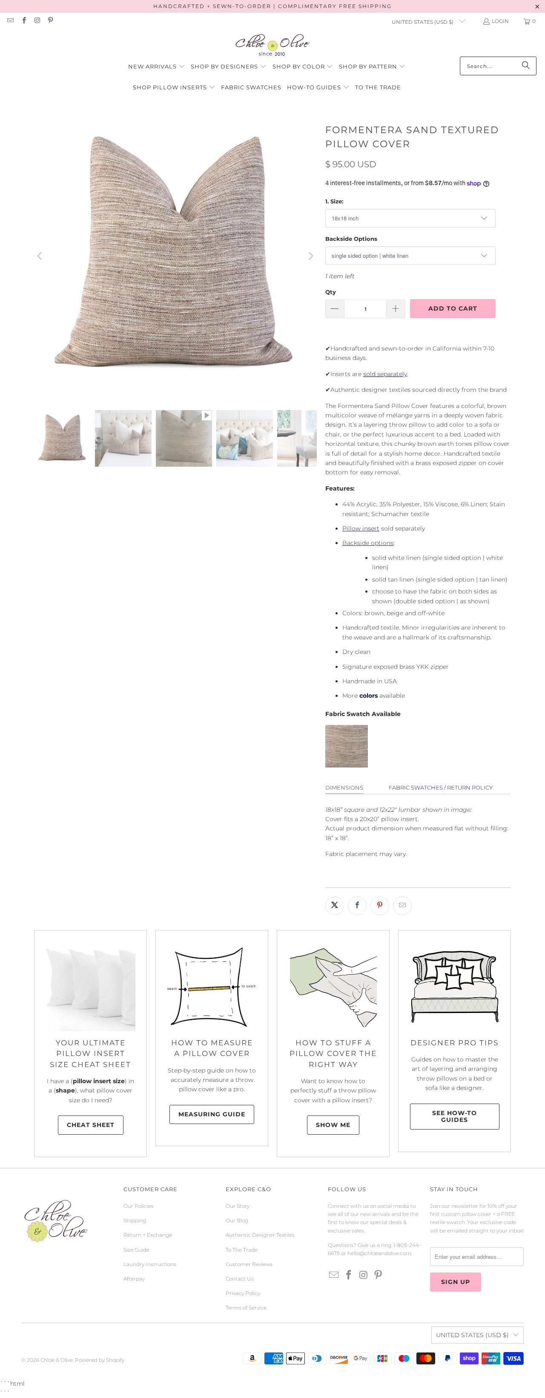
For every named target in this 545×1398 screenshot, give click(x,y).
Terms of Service (246, 1307)
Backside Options (351, 238)
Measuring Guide (211, 1114)
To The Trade (242, 1250)
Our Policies (138, 1206)
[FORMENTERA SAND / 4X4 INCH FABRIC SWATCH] (346, 765)
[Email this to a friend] (402, 905)
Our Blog (237, 1220)
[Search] (525, 66)
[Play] (175, 256)
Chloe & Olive (56, 1360)
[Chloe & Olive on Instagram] (36, 21)
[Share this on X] (334, 905)
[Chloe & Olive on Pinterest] (50, 21)
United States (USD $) (423, 22)
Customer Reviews (249, 1264)
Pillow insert (360, 528)
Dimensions (344, 787)
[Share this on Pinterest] (379, 905)
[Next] (310, 256)
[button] (156, 67)
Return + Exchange (147, 1235)
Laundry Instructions (149, 1264)
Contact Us (240, 1278)
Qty (330, 291)
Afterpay (134, 1278)
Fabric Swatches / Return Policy (441, 787)
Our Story (238, 1206)
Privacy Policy (243, 1293)
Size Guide (136, 1250)
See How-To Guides (454, 1116)
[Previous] (40, 256)
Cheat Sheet (91, 1125)
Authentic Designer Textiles (260, 1235)
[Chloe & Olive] (272, 45)
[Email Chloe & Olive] (10, 21)
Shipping (134, 1220)
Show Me (333, 1125)
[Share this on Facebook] (357, 905)
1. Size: (334, 201)
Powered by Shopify (99, 1360)
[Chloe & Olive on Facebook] (23, 21)
